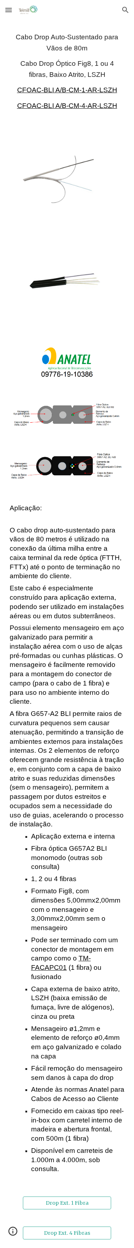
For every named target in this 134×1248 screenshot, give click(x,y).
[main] (67, 71)
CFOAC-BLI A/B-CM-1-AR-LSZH (67, 90)
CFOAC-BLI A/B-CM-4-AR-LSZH (67, 105)
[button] (8, 10)
